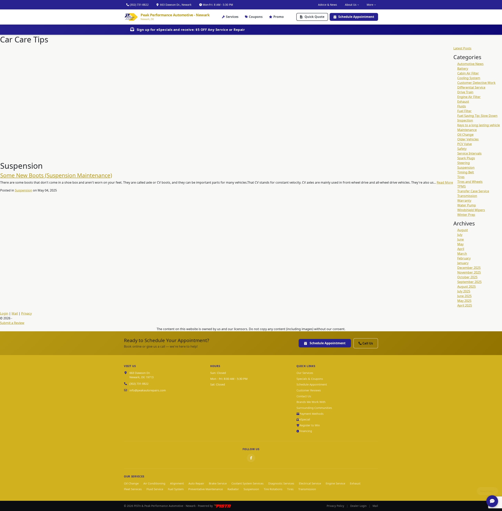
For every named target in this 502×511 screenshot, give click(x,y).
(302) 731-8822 (139, 4)
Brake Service (218, 483)
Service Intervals (469, 153)
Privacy (26, 313)
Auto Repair (196, 483)
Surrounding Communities (314, 408)
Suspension (23, 190)
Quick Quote (314, 17)
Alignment (177, 483)
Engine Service (335, 483)
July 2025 (463, 291)
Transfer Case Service (473, 191)
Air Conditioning (154, 483)
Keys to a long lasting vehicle (478, 125)
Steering (463, 163)
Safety (462, 149)
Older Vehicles (468, 139)
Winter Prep (466, 214)
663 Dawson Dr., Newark (175, 4)
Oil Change (465, 134)
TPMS (461, 186)
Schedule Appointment (356, 17)
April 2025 (464, 305)
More (370, 4)
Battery (462, 68)
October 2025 (467, 277)
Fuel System (176, 489)
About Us (350, 4)
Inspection (465, 120)
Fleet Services (133, 489)
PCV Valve (464, 144)
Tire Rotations (273, 489)
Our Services (304, 373)
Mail (15, 313)
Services (232, 17)
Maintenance (467, 130)
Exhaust (463, 101)
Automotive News (470, 64)
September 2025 (469, 282)
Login (4, 313)
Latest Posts (462, 48)
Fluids (461, 106)
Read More (445, 182)
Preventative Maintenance (205, 489)
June (460, 239)
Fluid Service (154, 489)
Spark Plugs (466, 158)
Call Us (367, 343)
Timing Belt (465, 172)
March (462, 253)
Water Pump (466, 205)
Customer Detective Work (476, 83)
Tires (461, 177)
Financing (305, 431)
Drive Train (465, 92)
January (462, 263)
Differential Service (471, 87)
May (460, 244)
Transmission (467, 196)
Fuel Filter (464, 111)
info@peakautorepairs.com (147, 390)
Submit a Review (12, 323)
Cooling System (468, 78)
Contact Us (303, 396)
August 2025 (466, 286)
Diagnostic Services (281, 483)
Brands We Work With (311, 402)
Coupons (256, 17)
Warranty (464, 200)
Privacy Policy (335, 506)
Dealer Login (358, 506)
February (464, 258)
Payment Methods (311, 414)
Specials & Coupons (309, 379)
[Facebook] (251, 458)
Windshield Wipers (471, 210)
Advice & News (327, 4)
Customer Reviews (308, 390)
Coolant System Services (247, 483)
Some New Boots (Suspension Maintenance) (56, 175)
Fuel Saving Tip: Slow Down (477, 116)
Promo (278, 17)
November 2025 (469, 272)
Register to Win (309, 425)
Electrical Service (310, 483)
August (462, 230)
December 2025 (469, 268)
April (460, 249)
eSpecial (304, 419)
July (459, 235)
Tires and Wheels (470, 181)
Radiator (233, 489)
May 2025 (464, 301)
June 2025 (464, 296)
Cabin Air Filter (468, 73)
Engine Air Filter (469, 97)
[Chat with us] (492, 501)
